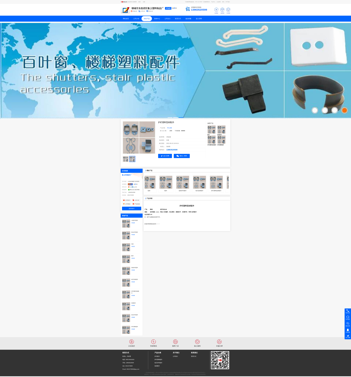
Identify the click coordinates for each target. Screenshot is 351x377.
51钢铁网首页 (206, 1)
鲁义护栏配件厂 (127, 175)
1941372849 (130, 195)
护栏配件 (157, 356)
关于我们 (227, 1)
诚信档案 (188, 18)
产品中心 (213, 1)
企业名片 (132, 208)
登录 (139, 1)
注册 (144, 1)
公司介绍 (136, 18)
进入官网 (199, 18)
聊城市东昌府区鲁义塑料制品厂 (148, 8)
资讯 (223, 1)
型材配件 (157, 365)
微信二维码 (183, 155)
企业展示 (219, 1)
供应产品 (147, 18)
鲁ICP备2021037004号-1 (199, 372)
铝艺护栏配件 (158, 362)
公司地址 (127, 203)
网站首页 (126, 18)
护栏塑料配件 (158, 359)
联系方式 (178, 18)
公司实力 (167, 18)
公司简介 (175, 356)
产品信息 (137, 203)
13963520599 (171, 150)
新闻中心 (157, 18)
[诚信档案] (137, 189)
